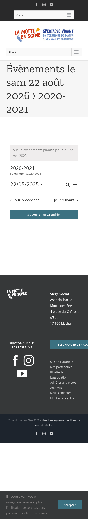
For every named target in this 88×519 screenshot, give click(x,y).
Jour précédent (26, 199)
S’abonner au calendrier (44, 214)
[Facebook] (15, 360)
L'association (59, 377)
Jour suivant (64, 199)
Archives (56, 388)
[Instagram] (29, 360)
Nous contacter (60, 393)
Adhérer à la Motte (63, 382)
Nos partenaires (61, 367)
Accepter (70, 505)
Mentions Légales (62, 398)
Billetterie (56, 372)
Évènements (18, 174)
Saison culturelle (61, 362)
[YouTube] (22, 373)
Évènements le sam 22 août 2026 (40, 82)
